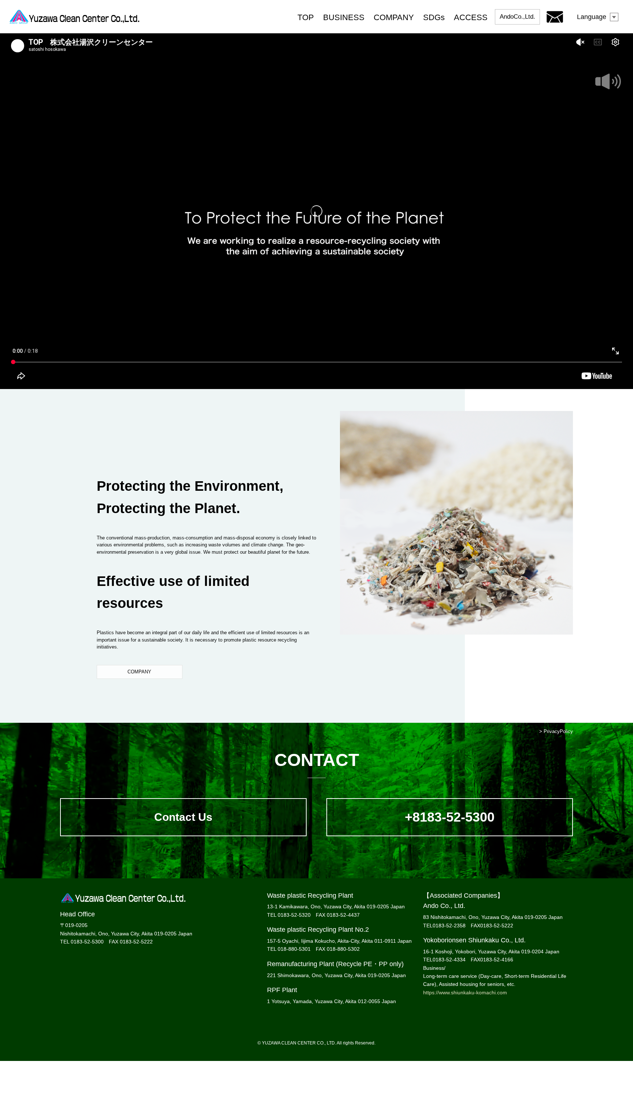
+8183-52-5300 (450, 817)
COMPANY (394, 17)
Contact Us (183, 817)
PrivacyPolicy (558, 731)
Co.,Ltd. (517, 16)
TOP (305, 17)
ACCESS (471, 17)
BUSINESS (343, 17)
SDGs (434, 17)
